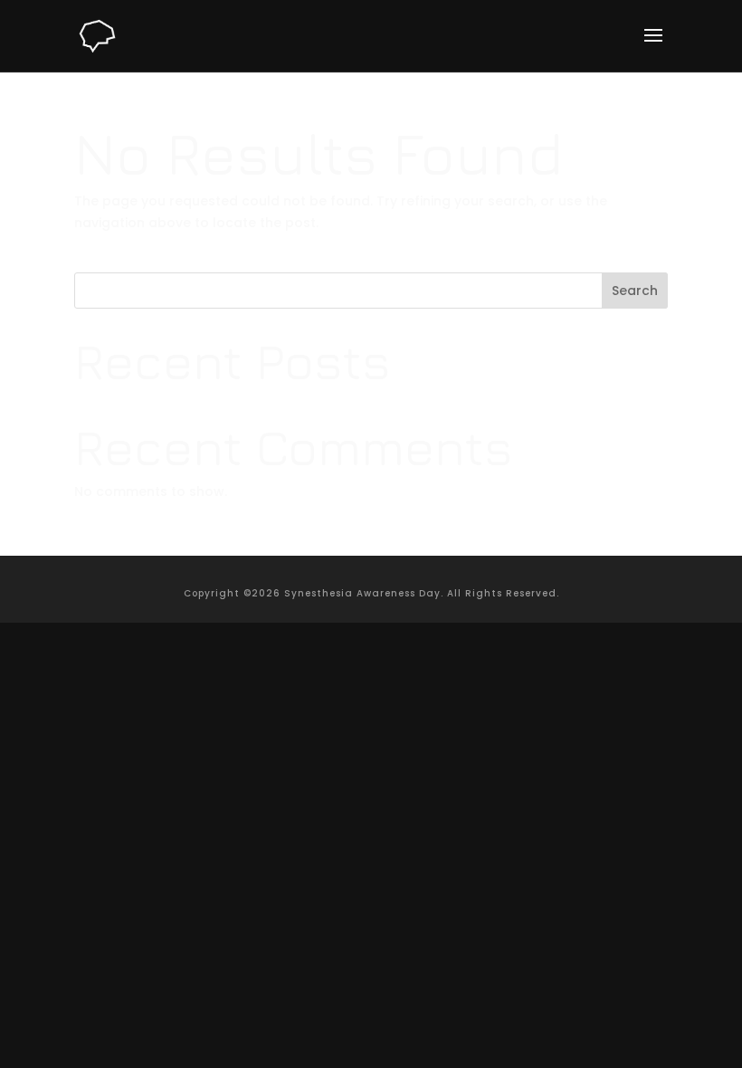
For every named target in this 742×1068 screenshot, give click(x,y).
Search (635, 290)
